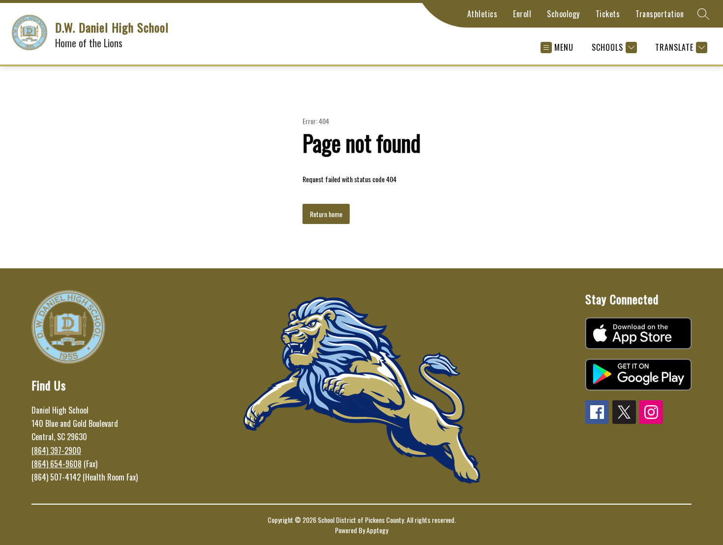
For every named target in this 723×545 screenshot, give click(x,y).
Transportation (659, 14)
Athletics (482, 14)
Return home (326, 214)
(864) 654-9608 (56, 464)
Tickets (608, 14)
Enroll (522, 14)
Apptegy (377, 530)
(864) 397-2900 (56, 450)
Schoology (563, 14)
